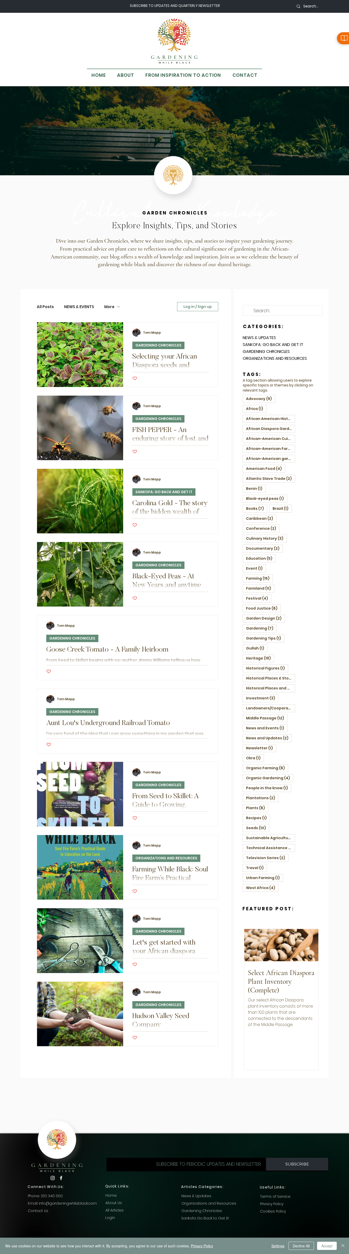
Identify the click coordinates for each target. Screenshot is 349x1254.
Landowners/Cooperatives (270, 708)
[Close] (343, 1246)
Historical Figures (267, 668)
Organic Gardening (269, 778)
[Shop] (343, 38)
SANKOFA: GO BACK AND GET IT (163, 491)
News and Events (266, 728)
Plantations (262, 798)
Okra (255, 758)
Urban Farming (264, 877)
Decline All (301, 1245)
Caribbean (261, 518)
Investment (262, 698)
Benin (256, 488)
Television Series (267, 857)
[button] (297, 1164)
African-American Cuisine (270, 438)
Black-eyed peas (266, 498)
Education (261, 558)
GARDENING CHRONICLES (158, 345)
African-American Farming (270, 448)
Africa (256, 408)
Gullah (256, 648)
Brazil (282, 508)
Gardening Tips (265, 638)
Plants (257, 807)
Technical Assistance (270, 847)
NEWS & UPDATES (259, 338)
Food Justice (263, 608)
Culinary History (266, 538)
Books (256, 508)
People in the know (268, 788)
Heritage (260, 658)
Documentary (264, 548)
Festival (258, 598)
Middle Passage (266, 718)
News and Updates (269, 738)
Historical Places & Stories (270, 678)
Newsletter (261, 748)
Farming (259, 578)
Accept (326, 1245)
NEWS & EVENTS (79, 306)
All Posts (45, 306)
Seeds (257, 827)
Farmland (260, 588)
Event (256, 568)
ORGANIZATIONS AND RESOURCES (166, 858)
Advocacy (260, 398)
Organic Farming (267, 768)
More (109, 306)
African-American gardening (270, 458)
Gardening (261, 628)
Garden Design (265, 618)
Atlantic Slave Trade (270, 478)
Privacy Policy (202, 1245)
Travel (256, 867)
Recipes (258, 817)
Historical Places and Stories (270, 688)
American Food (265, 468)
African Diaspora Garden (270, 428)
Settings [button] (277, 1245)
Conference (263, 528)
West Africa (262, 887)
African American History (270, 418)
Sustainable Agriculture (270, 837)
